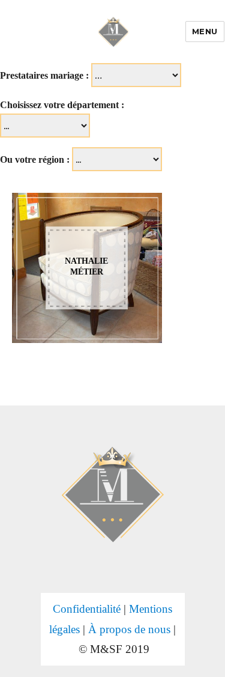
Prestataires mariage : (44, 75)
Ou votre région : (35, 159)
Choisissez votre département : (62, 105)
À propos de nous (129, 629)
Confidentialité (87, 609)
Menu (205, 31)
